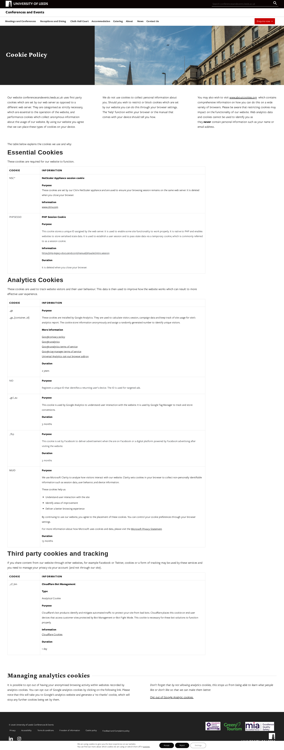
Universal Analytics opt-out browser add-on (65, 356)
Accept (167, 745)
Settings (198, 745)
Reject (182, 745)
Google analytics (51, 341)
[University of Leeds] (27, 6)
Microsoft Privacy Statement (146, 529)
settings (146, 746)
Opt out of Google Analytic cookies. (172, 697)
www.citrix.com (50, 207)
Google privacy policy (53, 337)
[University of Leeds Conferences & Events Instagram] (19, 739)
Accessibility (26, 730)
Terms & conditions (45, 730)
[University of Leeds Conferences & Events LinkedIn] (11, 739)
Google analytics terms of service (60, 346)
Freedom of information (69, 730)
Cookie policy (91, 730)
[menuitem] (21, 21)
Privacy (13, 730)
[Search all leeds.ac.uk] (275, 3)
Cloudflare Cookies (52, 634)
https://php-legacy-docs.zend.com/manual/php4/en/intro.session (75, 253)
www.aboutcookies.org (243, 97)
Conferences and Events (25, 12)
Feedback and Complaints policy (116, 730)
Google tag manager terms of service (61, 351)
